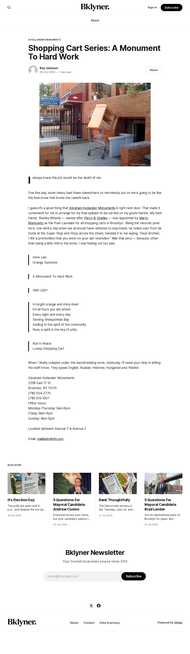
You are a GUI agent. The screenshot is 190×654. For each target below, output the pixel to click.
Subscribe (171, 7)
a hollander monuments (44, 39)
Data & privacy (110, 622)
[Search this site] (9, 7)
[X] (91, 606)
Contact (88, 622)
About (95, 20)
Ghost (178, 622)
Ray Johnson (49, 68)
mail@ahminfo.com (50, 439)
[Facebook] (99, 606)
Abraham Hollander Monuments (92, 208)
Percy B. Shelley (96, 218)
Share (154, 70)
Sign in (152, 7)
